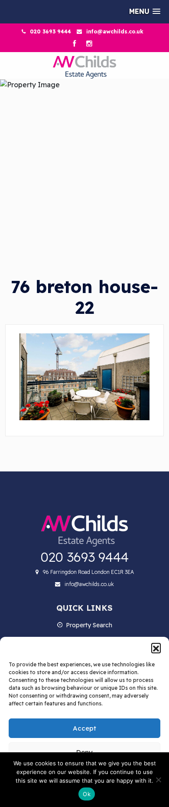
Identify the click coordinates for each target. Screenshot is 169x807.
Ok (87, 794)
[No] (158, 779)
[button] (156, 647)
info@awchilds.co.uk (114, 31)
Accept (84, 728)
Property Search (89, 625)
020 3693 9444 (50, 31)
